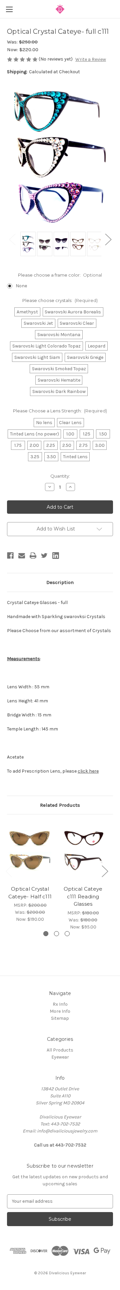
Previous (12, 239)
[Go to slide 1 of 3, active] (45, 933)
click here (88, 771)
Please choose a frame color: (60, 275)
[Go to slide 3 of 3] (67, 933)
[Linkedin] (55, 555)
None (21, 286)
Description (60, 582)
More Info (60, 1011)
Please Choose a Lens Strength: (60, 410)
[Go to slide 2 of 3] (56, 933)
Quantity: (60, 476)
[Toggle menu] (9, 9)
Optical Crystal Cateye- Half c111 (30, 893)
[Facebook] (10, 555)
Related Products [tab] (60, 805)
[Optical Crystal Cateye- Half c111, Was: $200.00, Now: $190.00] (30, 851)
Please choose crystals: (60, 300)
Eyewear (60, 1057)
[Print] (33, 555)
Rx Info (60, 1004)
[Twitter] (44, 555)
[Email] (21, 555)
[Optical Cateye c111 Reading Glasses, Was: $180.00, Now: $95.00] (83, 851)
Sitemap (60, 1018)
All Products (60, 1050)
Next (108, 239)
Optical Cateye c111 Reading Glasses (83, 896)
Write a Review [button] (90, 59)
